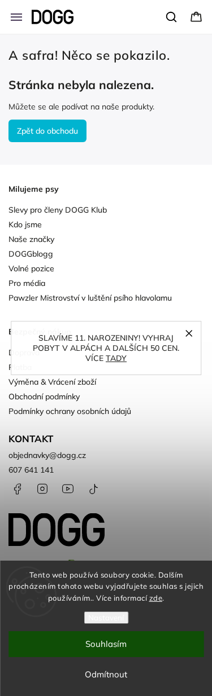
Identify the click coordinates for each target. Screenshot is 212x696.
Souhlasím (106, 643)
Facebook (16, 489)
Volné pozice (31, 268)
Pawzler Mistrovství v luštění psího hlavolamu (90, 298)
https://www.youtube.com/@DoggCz (67, 489)
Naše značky (31, 239)
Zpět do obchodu (47, 131)
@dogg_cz (93, 489)
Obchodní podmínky (44, 396)
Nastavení (106, 617)
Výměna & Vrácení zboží (52, 382)
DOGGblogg (30, 254)
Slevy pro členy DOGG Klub (57, 210)
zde (156, 597)
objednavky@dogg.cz (47, 455)
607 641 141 (31, 470)
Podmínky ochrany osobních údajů (69, 411)
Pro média (26, 283)
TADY (116, 358)
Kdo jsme (25, 224)
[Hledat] (172, 17)
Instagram (42, 489)
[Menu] (16, 17)
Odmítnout (106, 674)
